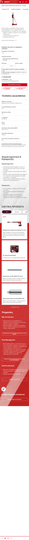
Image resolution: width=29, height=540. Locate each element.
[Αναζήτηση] (26, 1)
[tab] (5, 9)
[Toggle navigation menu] (2, 1)
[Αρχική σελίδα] (7, 2)
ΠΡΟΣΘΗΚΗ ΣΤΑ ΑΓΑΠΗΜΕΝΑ (7, 88)
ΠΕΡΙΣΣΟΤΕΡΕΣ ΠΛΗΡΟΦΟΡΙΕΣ (8, 40)
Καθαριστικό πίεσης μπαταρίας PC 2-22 (14, 230)
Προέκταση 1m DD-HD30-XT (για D (13, 276)
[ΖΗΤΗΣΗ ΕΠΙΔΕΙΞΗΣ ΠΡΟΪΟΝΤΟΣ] (5, 538)
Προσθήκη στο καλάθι (15, 84)
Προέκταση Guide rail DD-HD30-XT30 (13, 298)
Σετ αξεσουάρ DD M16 (9, 255)
